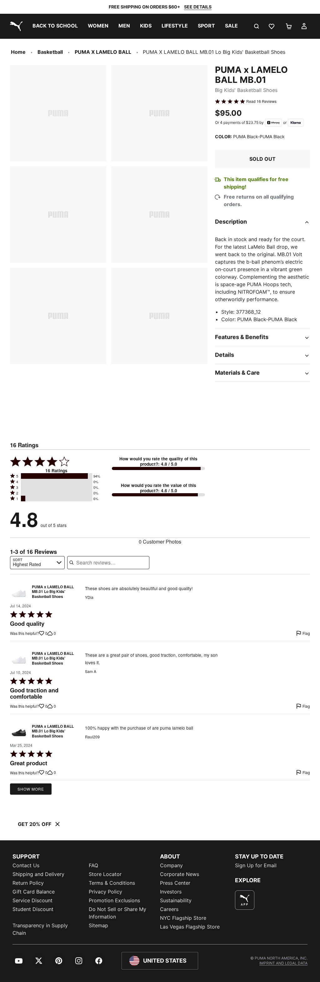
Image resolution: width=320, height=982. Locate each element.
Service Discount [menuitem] (32, 900)
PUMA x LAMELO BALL (103, 52)
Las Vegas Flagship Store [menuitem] (190, 927)
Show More (31, 789)
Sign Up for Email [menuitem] (256, 865)
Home (18, 52)
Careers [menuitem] (169, 909)
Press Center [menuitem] (175, 883)
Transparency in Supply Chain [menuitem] (40, 929)
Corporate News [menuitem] (179, 874)
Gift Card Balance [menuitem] (33, 891)
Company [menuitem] (171, 865)
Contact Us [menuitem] (25, 865)
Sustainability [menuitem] (176, 900)
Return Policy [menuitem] (28, 883)
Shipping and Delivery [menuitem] (38, 874)
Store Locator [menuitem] (105, 874)
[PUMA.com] (15, 26)
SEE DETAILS (198, 6)
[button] (56, 476)
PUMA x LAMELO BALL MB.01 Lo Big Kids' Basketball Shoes (53, 592)
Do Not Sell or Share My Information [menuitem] (117, 913)
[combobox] (37, 562)
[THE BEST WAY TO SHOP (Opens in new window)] (244, 900)
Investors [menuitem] (171, 891)
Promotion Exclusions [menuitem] (114, 900)
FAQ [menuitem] (93, 865)
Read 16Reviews (261, 101)
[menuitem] (55, 26)
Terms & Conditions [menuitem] (112, 883)
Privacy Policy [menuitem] (105, 891)
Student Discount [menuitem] (32, 909)
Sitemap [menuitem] (98, 925)
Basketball (50, 52)
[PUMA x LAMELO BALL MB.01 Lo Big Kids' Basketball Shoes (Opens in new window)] (19, 593)
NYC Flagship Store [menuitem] (183, 918)
